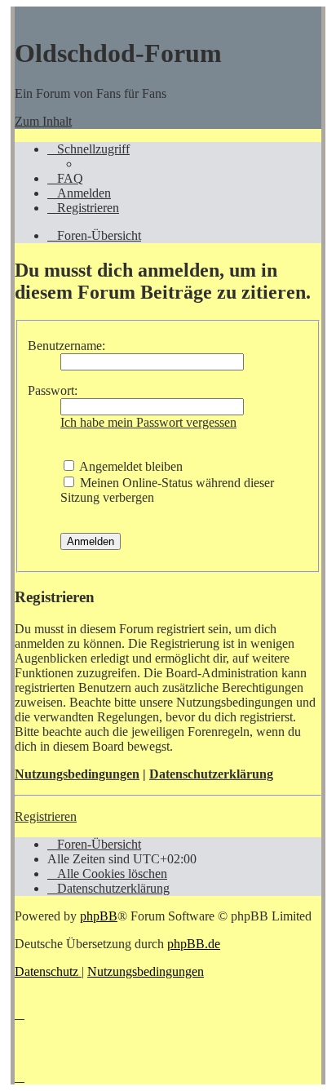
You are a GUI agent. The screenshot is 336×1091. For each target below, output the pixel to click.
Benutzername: (66, 346)
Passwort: (52, 390)
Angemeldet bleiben (130, 466)
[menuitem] (65, 178)
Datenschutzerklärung (211, 774)
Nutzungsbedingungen (77, 774)
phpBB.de (193, 944)
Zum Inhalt (43, 121)
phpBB (98, 916)
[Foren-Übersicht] (23, 13)
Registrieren (46, 816)
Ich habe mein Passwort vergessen (148, 422)
